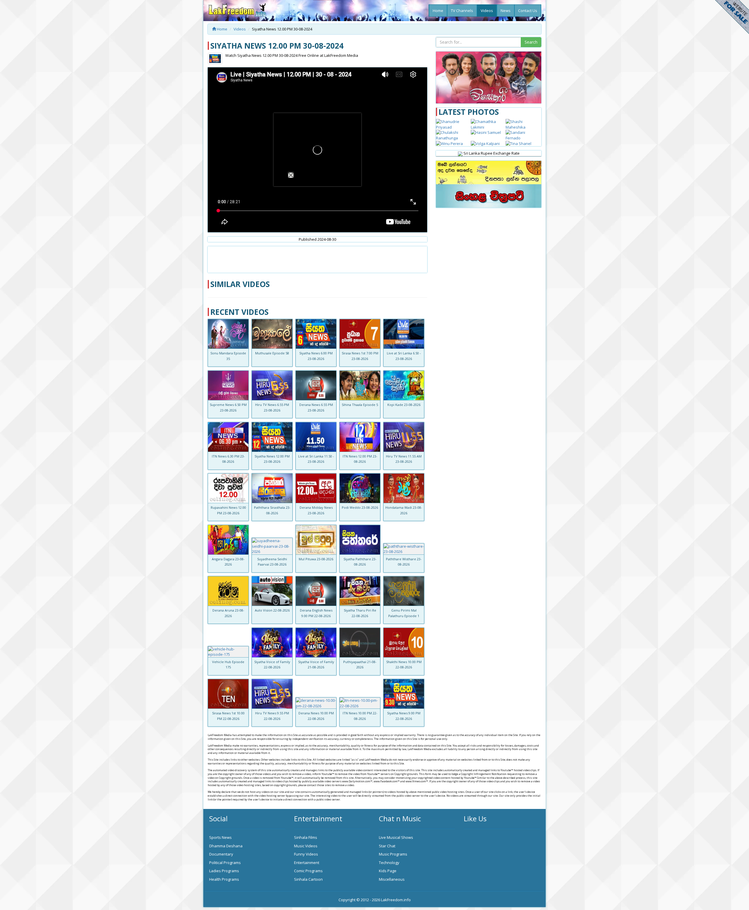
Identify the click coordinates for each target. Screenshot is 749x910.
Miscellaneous (392, 879)
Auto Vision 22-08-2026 (272, 610)
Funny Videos (306, 854)
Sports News (220, 837)
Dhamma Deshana (226, 845)
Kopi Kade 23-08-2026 (403, 404)
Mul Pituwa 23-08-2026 (316, 559)
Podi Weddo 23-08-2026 (360, 507)
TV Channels (462, 10)
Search (531, 42)
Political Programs (225, 862)
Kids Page (387, 870)
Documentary (221, 854)
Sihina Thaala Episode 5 (360, 404)
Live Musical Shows (396, 837)
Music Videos (305, 845)
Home (438, 10)
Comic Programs (308, 870)
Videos (487, 10)
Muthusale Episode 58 (272, 353)
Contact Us (527, 10)
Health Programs (224, 879)
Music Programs (393, 854)
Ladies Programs (224, 870)
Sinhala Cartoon (308, 879)
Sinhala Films (305, 837)
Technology (389, 862)
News (506, 10)
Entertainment (306, 862)
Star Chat (387, 845)
